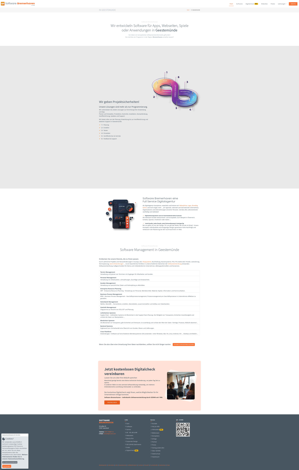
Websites (264, 4)
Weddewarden (103, 465)
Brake (168, 465)
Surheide (140, 465)
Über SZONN (156, 450)
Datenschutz (156, 453)
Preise (273, 4)
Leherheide (111, 465)
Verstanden (6, 466)
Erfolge (154, 439)
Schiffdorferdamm (132, 465)
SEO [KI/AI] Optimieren (133, 444)
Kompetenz (155, 436)
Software (239, 4)
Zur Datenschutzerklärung (10, 462)
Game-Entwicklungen (116, 264)
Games (145, 208)
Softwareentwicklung (175, 264)
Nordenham (162, 465)
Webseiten (129, 435)
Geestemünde (122, 465)
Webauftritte (183, 205)
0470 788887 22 (109, 432)
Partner (154, 441)
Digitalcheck (251, 4)
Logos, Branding (193, 205)
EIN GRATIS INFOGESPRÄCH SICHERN (184, 344)
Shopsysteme (146, 262)
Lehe (116, 465)
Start (231, 4)
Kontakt (154, 423)
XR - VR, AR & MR (131, 432)
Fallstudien (157, 429)
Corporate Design (132, 441)
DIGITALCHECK (112, 402)
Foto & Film (130, 438)
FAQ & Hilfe (155, 426)
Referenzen (155, 433)
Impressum (155, 456)
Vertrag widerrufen (158, 447)
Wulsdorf (146, 465)
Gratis (128, 447)
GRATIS (293, 4)
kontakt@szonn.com (110, 434)
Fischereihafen (154, 465)
